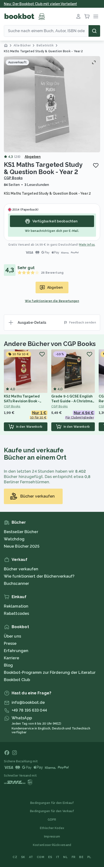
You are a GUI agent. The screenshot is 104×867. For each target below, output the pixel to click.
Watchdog (14, 539)
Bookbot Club (17, 679)
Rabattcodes (16, 613)
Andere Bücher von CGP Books (50, 343)
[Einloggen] (78, 16)
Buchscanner (16, 583)
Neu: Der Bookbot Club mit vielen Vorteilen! (40, 4)
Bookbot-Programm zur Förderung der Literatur (50, 672)
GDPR (52, 819)
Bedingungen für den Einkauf (52, 803)
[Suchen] (94, 31)
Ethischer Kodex (52, 828)
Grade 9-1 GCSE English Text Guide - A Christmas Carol (72, 401)
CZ (15, 857)
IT (57, 857)
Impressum (52, 836)
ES (50, 857)
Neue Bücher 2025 (22, 546)
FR (73, 857)
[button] (52, 104)
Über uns (12, 636)
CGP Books (13, 178)
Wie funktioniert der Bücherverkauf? (39, 576)
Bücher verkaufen (21, 569)
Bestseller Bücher (21, 531)
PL (89, 857)
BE (81, 857)
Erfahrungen (16, 650)
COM (40, 857)
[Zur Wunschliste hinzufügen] (95, 165)
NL (65, 857)
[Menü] (95, 16)
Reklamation (16, 606)
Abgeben (33, 157)
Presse (10, 643)
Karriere (11, 658)
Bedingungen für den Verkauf (52, 811)
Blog (8, 665)
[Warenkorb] (87, 16)
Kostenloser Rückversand (52, 845)
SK (23, 857)
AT (31, 857)
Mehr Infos (87, 244)
